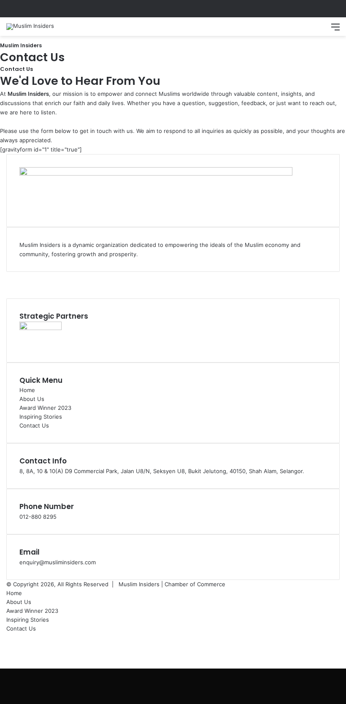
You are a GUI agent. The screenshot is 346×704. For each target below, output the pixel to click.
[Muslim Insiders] (30, 26)
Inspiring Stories (40, 416)
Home (27, 390)
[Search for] (320, 29)
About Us (31, 398)
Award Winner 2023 (45, 407)
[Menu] (335, 29)
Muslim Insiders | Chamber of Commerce (172, 584)
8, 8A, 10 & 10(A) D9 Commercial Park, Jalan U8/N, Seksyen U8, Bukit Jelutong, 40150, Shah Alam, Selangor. (161, 471)
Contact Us (34, 425)
